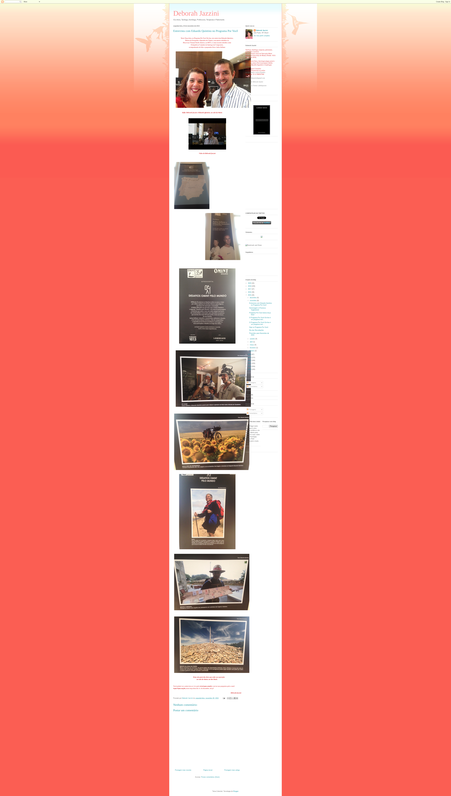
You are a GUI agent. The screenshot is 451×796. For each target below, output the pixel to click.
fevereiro (253, 348)
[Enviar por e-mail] (228, 698)
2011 (250, 363)
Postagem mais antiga (232, 770)
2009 (250, 369)
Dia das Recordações (256, 330)
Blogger (235, 791)
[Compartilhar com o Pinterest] (237, 698)
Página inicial (207, 770)
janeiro (252, 351)
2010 (250, 366)
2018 (250, 286)
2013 (250, 357)
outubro (252, 339)
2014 (250, 354)
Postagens (252, 382)
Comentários (252, 386)
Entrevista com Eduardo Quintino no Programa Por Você (260, 304)
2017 (250, 289)
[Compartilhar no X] (232, 698)
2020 (250, 283)
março (252, 345)
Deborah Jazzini (196, 13)
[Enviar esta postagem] (224, 698)
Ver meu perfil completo (262, 36)
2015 (250, 295)
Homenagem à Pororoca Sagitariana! (257, 309)
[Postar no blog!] (230, 698)
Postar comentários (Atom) (210, 777)
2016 (250, 292)
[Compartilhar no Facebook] (235, 698)
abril (251, 342)
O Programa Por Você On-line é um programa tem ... (260, 323)
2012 (250, 360)
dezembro (253, 297)
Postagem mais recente (183, 770)
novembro (253, 300)
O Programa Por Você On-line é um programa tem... (260, 318)
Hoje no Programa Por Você (258, 327)
